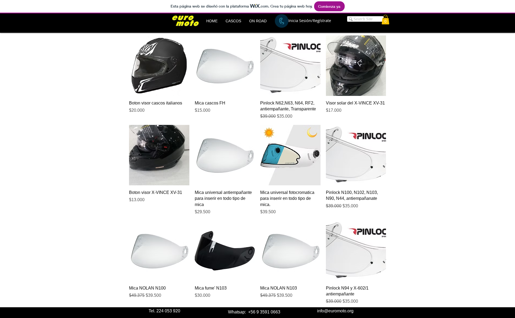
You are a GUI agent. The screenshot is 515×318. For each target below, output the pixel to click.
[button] (233, 21)
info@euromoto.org (335, 311)
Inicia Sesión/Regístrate (309, 20)
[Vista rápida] (159, 65)
